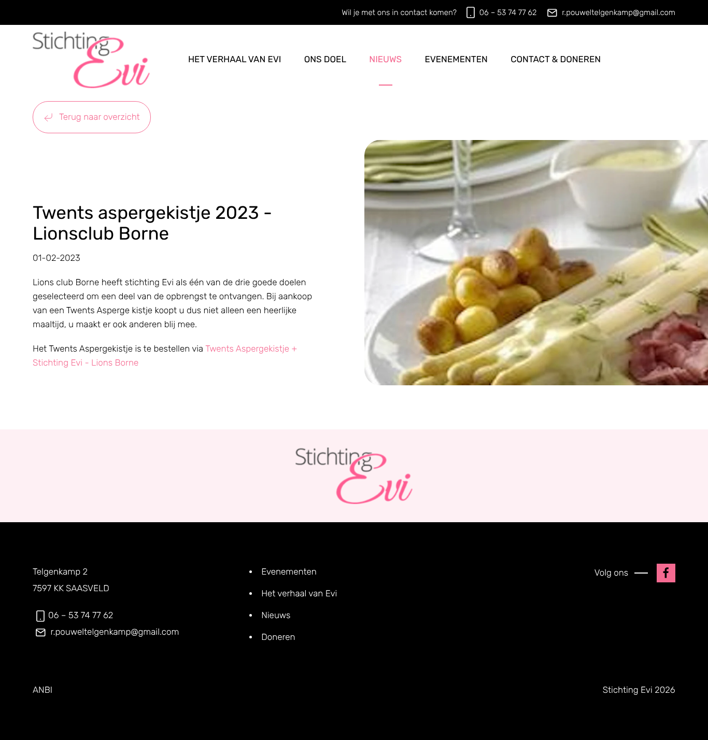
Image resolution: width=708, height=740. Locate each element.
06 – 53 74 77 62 (508, 12)
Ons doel (325, 59)
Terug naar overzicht (98, 117)
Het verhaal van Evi (234, 59)
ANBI (42, 690)
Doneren (278, 637)
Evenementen (455, 59)
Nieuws (385, 59)
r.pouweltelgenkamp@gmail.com (618, 12)
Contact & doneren (556, 59)
